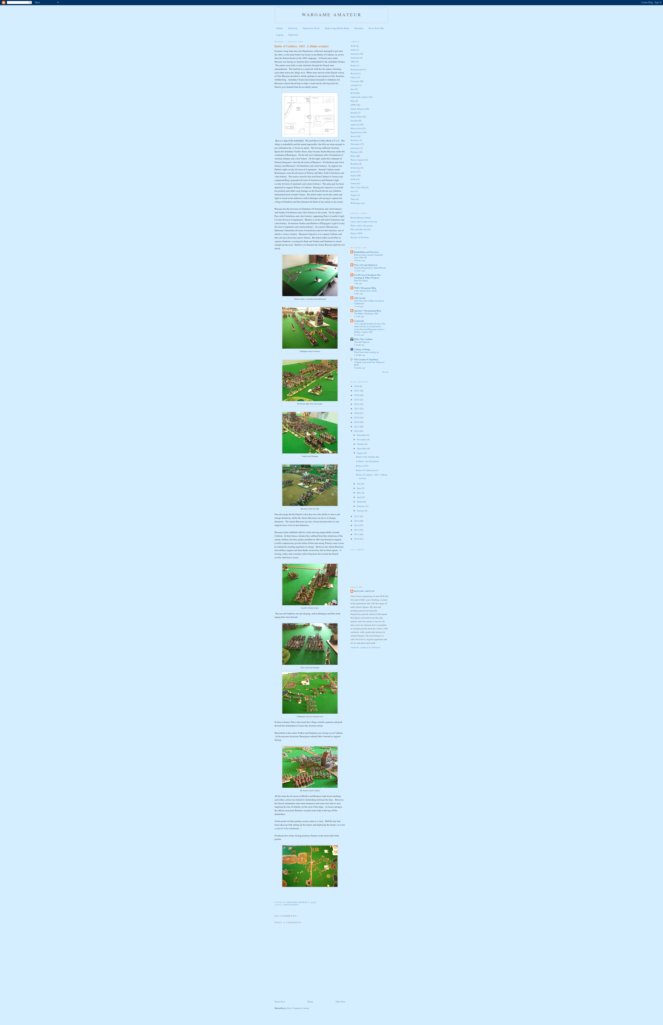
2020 (356, 413)
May (359, 492)
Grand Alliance (357, 108)
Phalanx (354, 152)
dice (352, 89)
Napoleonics (291, 905)
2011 (356, 534)
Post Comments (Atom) (298, 1008)
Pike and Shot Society (360, 229)
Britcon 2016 (362, 465)
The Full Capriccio (361, 342)
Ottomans (354, 144)
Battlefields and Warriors (366, 251)
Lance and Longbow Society (363, 221)
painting (354, 148)
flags (352, 100)
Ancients (354, 53)
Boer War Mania (361, 280)
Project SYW (356, 233)
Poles (352, 155)
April (359, 497)
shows (353, 171)
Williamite (355, 203)
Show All (385, 372)
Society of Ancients (359, 237)
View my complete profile (365, 648)
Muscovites (355, 128)
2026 (356, 386)
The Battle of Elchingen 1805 (366, 313)
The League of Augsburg (366, 359)
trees (352, 191)
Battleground (356, 69)
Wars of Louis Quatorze (365, 264)
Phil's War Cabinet (363, 339)
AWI (352, 61)
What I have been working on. (366, 352)
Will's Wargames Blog (365, 287)
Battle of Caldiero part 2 (367, 470)
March (360, 501)
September (362, 448)
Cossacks (354, 81)
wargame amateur (332, 14)
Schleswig (293, 28)
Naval (353, 136)
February (361, 506)
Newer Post (280, 1001)
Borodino (358, 28)
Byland (353, 73)
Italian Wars (356, 116)
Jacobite (354, 120)
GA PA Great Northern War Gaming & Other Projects (367, 276)
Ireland (353, 112)
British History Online (360, 217)
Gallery (279, 28)
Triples (353, 195)
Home (310, 1001)
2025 (356, 390)
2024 (356, 395)
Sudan (353, 175)
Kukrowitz (293, 34)
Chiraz (353, 77)
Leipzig (280, 34)
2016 (356, 431)
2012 (356, 529)
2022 (356, 404)
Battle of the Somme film (367, 456)
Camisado (359, 320)
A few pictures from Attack (365, 290)
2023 (356, 399)
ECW (352, 93)
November (362, 439)
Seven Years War (376, 28)
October (361, 444)
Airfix (353, 49)
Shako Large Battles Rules (337, 28)
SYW (352, 179)
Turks (353, 199)
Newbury (354, 140)
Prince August (357, 159)
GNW (353, 104)
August (360, 452)
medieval (354, 124)
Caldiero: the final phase (367, 461)
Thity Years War (357, 187)
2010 (356, 538)
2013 (356, 525)
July (359, 483)
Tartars (353, 183)
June (359, 488)
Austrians (354, 57)
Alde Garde (359, 297)
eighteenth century (359, 96)
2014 (356, 520)
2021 (356, 408)
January (361, 510)
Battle (353, 65)
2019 (356, 417)
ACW (352, 45)
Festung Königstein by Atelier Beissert (370, 267)
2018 (356, 422)
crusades (354, 85)
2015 (356, 516)
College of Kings (362, 349)
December (362, 435)
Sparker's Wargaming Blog (367, 310)
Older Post (340, 1001)
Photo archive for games (361, 225)
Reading (354, 163)
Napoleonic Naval (311, 28)
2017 (356, 426)
